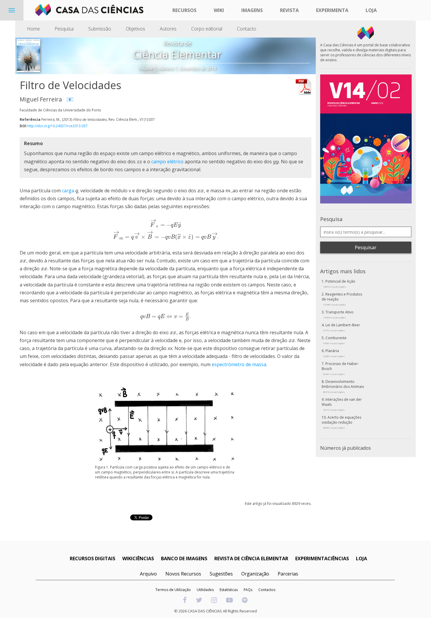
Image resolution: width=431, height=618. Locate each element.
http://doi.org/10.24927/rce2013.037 (57, 125)
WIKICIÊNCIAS (138, 558)
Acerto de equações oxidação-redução (341, 422)
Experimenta (332, 10)
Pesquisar (365, 247)
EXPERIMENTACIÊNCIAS (322, 558)
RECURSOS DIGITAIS (92, 558)
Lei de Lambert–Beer (341, 327)
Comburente (335, 340)
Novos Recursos (183, 574)
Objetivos (135, 29)
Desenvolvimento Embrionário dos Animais (343, 386)
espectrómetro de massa (239, 364)
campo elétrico (167, 161)
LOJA (361, 558)
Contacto (246, 29)
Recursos (184, 10)
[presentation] (139, 161)
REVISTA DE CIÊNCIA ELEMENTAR (251, 558)
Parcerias (288, 574)
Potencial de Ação (339, 283)
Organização (255, 574)
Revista (289, 10)
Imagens (252, 10)
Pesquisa (64, 29)
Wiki (219, 10)
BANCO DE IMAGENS (184, 558)
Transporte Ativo (338, 314)
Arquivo (148, 574)
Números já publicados (345, 448)
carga (68, 190)
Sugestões (221, 574)
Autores (168, 29)
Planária (334, 353)
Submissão (99, 29)
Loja (371, 10)
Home (33, 29)
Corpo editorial (206, 29)
